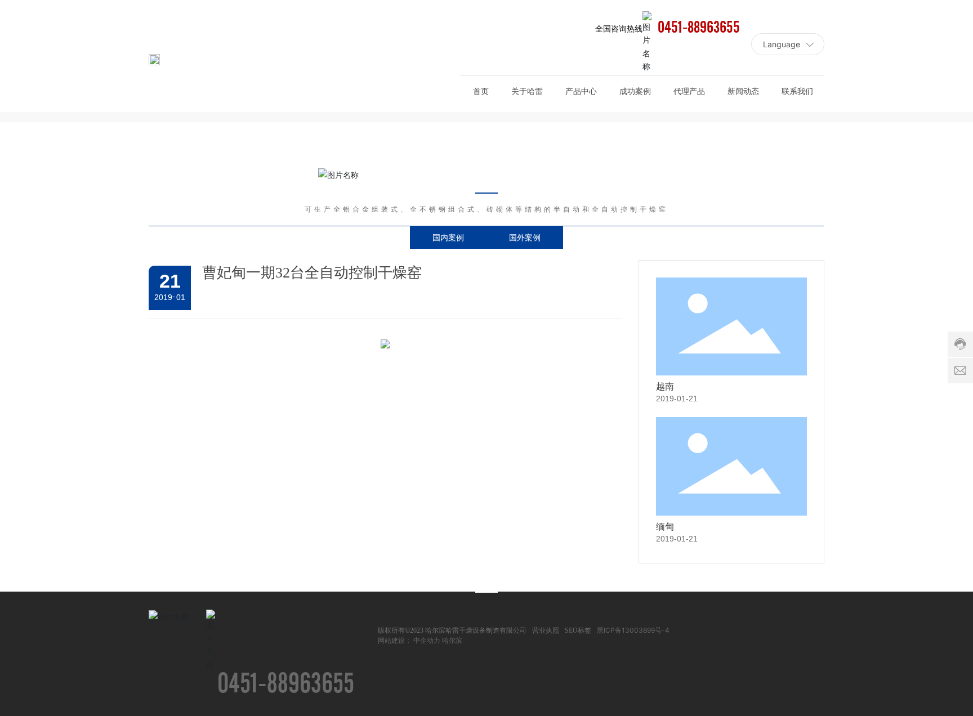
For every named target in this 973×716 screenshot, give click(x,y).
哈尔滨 (452, 640)
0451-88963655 (699, 28)
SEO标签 (578, 630)
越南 (665, 386)
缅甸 (665, 526)
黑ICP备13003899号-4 (633, 630)
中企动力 (426, 640)
